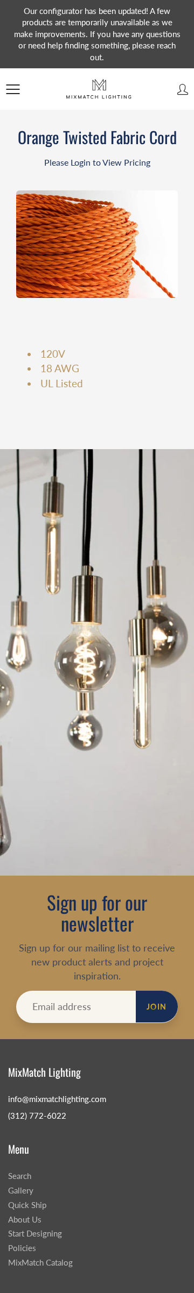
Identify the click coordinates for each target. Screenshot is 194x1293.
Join (157, 1006)
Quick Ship (27, 1205)
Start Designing (35, 1233)
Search (19, 1176)
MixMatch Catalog (40, 1262)
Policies (22, 1248)
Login (81, 162)
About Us (24, 1219)
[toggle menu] (12, 89)
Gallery (20, 1190)
